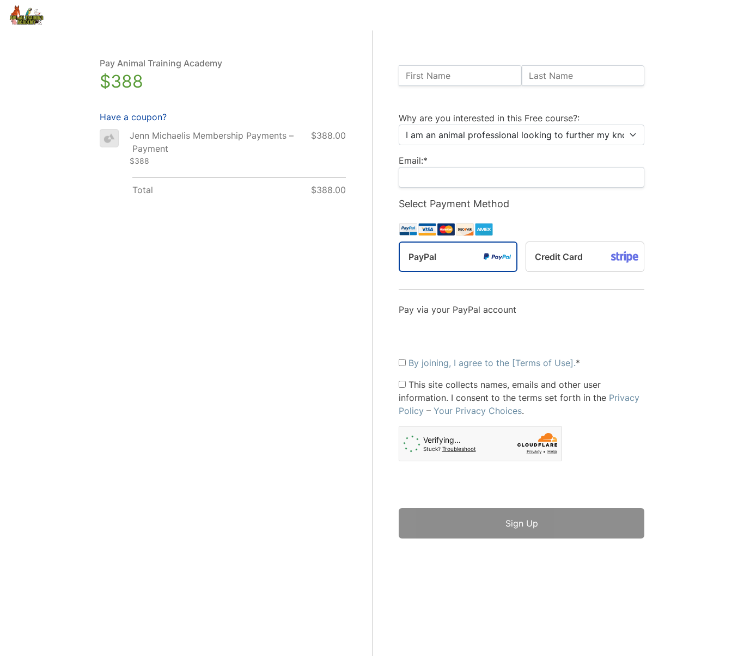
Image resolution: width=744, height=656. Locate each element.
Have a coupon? (133, 117)
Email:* (413, 160)
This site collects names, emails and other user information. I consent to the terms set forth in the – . (519, 397)
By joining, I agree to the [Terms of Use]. (492, 362)
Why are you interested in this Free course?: (489, 118)
